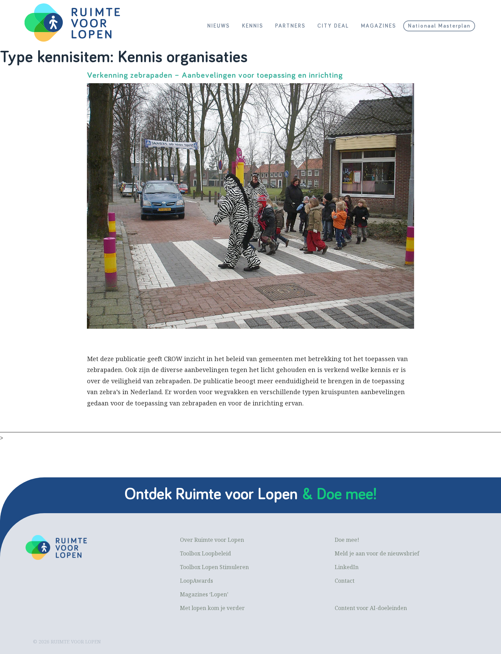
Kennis (252, 26)
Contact (344, 580)
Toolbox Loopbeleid (205, 553)
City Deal (333, 26)
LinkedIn (347, 567)
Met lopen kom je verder (212, 608)
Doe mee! (347, 540)
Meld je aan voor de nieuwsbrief (377, 553)
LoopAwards (196, 580)
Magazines (378, 26)
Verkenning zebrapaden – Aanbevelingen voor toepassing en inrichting (215, 75)
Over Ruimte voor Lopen (212, 540)
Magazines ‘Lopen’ (204, 594)
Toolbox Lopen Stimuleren (214, 567)
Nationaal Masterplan (439, 26)
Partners (290, 26)
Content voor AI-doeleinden (371, 608)
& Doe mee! (339, 494)
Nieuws (218, 26)
